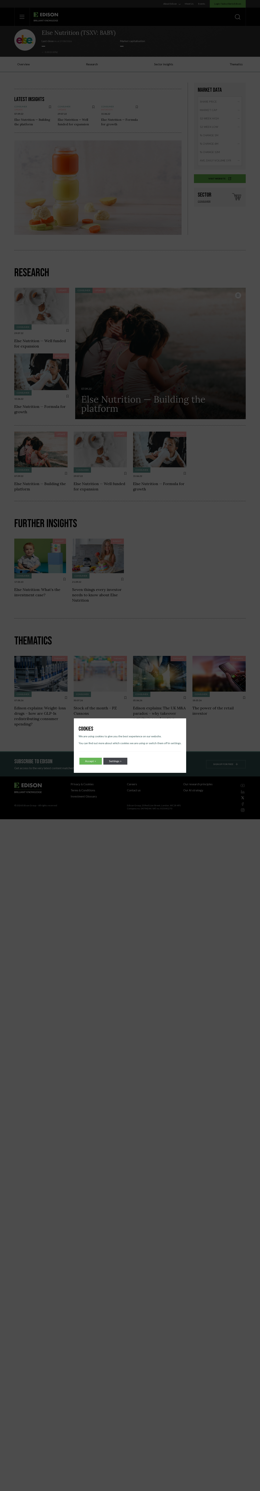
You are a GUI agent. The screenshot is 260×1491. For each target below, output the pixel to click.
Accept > (90, 761)
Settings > (115, 761)
